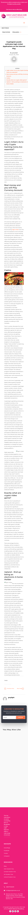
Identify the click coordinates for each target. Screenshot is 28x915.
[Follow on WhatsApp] (18, 911)
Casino (8, 78)
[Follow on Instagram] (15, 911)
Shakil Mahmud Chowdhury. (16, 908)
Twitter (6, 853)
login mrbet (15, 229)
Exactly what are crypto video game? (16, 80)
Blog (5, 866)
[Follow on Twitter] (13, 911)
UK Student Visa (8, 874)
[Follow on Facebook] (10, 911)
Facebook (6, 850)
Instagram (7, 856)
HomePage (7, 847)
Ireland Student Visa (10, 877)
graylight (15, 53)
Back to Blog (5, 28)
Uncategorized (14, 39)
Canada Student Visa (10, 871)
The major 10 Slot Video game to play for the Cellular (13, 766)
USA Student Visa (9, 868)
